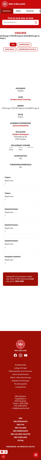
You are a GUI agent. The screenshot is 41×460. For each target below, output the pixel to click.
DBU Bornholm (20, 421)
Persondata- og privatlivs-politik (20, 447)
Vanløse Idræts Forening (20, 99)
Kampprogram (24, 44)
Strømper (30, 147)
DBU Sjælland (20, 437)
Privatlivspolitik (20, 384)
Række (20, 106)
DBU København (20, 431)
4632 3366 (19, 281)
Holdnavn (20, 88)
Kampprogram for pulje (27, 49)
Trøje (11, 147)
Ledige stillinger (20, 368)
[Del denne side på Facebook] (2, 452)
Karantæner (9, 49)
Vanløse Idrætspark (20, 134)
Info (13, 44)
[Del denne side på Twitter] (5, 452)
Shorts (20, 147)
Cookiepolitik (20, 387)
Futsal (20, 440)
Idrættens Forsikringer (20, 381)
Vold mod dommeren (20, 374)
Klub (20, 97)
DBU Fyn (20, 425)
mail (32, 279)
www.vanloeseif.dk (20, 126)
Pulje (20, 115)
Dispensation (20, 156)
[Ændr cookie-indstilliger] (3, 456)
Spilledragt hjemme (20, 145)
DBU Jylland (20, 428)
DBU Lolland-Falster (20, 434)
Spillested (20, 132)
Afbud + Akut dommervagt (20, 378)
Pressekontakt (20, 365)
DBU (20, 418)
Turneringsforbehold (20, 165)
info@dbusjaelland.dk (20, 408)
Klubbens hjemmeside (20, 123)
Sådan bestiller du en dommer (20, 371)
